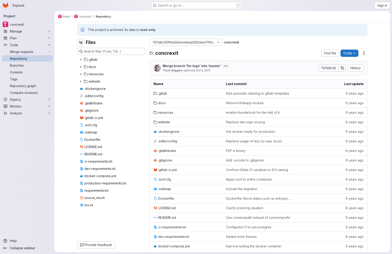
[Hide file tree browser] (80, 42)
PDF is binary (235, 151)
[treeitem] (111, 59)
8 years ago (354, 122)
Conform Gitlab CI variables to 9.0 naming (257, 170)
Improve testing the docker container (254, 246)
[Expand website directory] (80, 81)
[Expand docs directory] (80, 67)
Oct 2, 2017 (203, 70)
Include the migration (241, 189)
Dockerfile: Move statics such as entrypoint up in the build (258, 198)
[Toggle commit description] (226, 66)
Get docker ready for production (250, 131)
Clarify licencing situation (244, 208)
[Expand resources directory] (80, 74)
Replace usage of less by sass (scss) (254, 141)
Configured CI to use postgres (248, 227)
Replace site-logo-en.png (245, 122)
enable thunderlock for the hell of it (253, 112)
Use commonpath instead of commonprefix (258, 217)
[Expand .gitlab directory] (80, 59)
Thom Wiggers (173, 70)
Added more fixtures (241, 237)
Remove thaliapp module (245, 103)
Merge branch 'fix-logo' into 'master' (192, 66)
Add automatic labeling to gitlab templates (257, 93)
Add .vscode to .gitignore (245, 160)
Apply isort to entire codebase (249, 179)
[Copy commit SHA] (342, 68)
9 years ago (354, 93)
